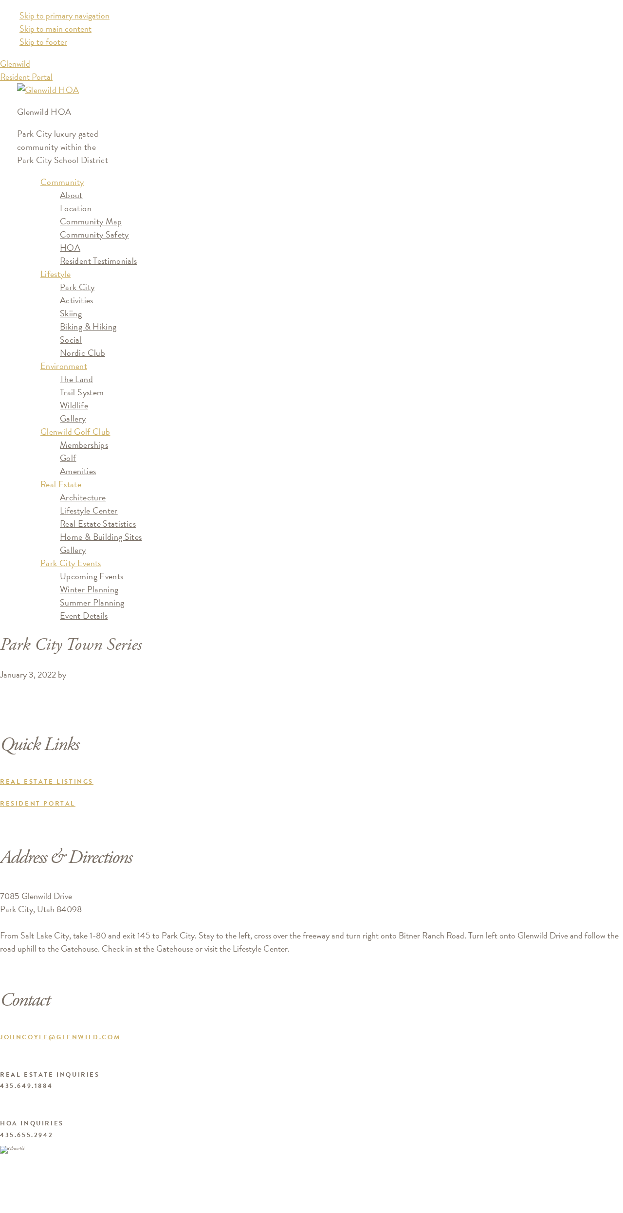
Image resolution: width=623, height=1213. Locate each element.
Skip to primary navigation (64, 15)
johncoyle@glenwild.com (60, 1037)
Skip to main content (55, 28)
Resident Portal (26, 76)
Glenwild (15, 63)
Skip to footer (43, 41)
